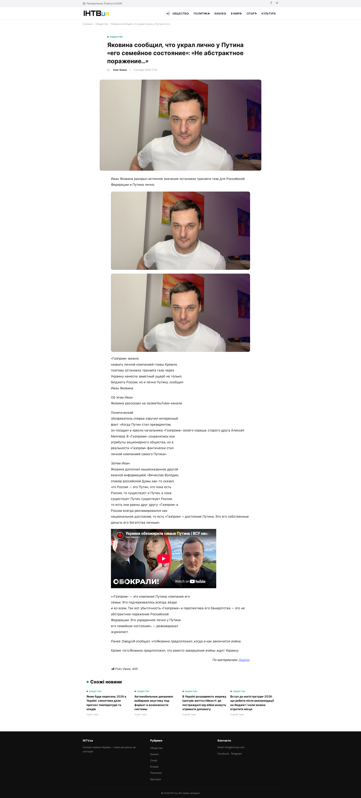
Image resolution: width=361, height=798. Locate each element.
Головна (88, 24)
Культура (269, 13)
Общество (180, 13)
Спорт (251, 13)
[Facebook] (271, 3)
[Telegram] (276, 3)
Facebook (223, 753)
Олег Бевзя (120, 70)
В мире (236, 13)
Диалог (244, 660)
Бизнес (220, 13)
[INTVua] (96, 13)
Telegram (236, 753)
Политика (201, 13)
